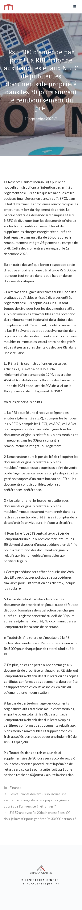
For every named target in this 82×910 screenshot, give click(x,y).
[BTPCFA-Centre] (8, 7)
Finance (15, 787)
